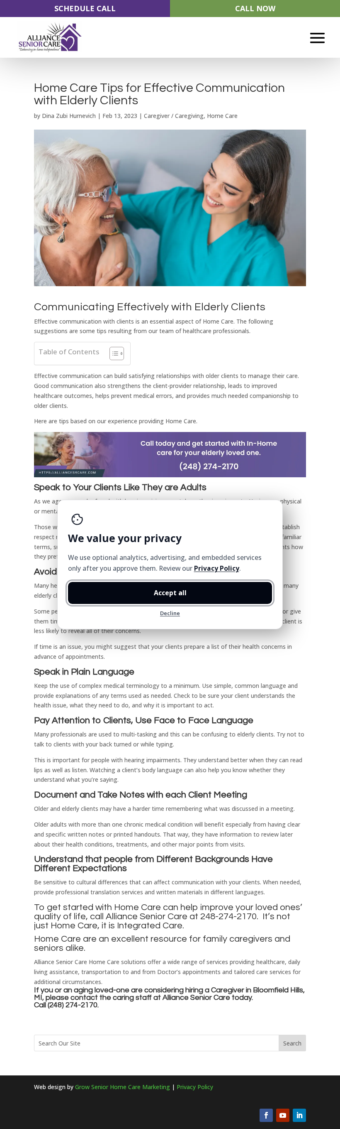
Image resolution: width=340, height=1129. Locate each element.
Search (292, 1043)
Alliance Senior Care (196, 997)
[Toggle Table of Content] (112, 353)
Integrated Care (149, 925)
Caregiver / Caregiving (174, 116)
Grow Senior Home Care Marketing (122, 1087)
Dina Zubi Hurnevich (69, 116)
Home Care (222, 116)
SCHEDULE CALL (85, 8)
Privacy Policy (195, 1087)
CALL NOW (255, 8)
